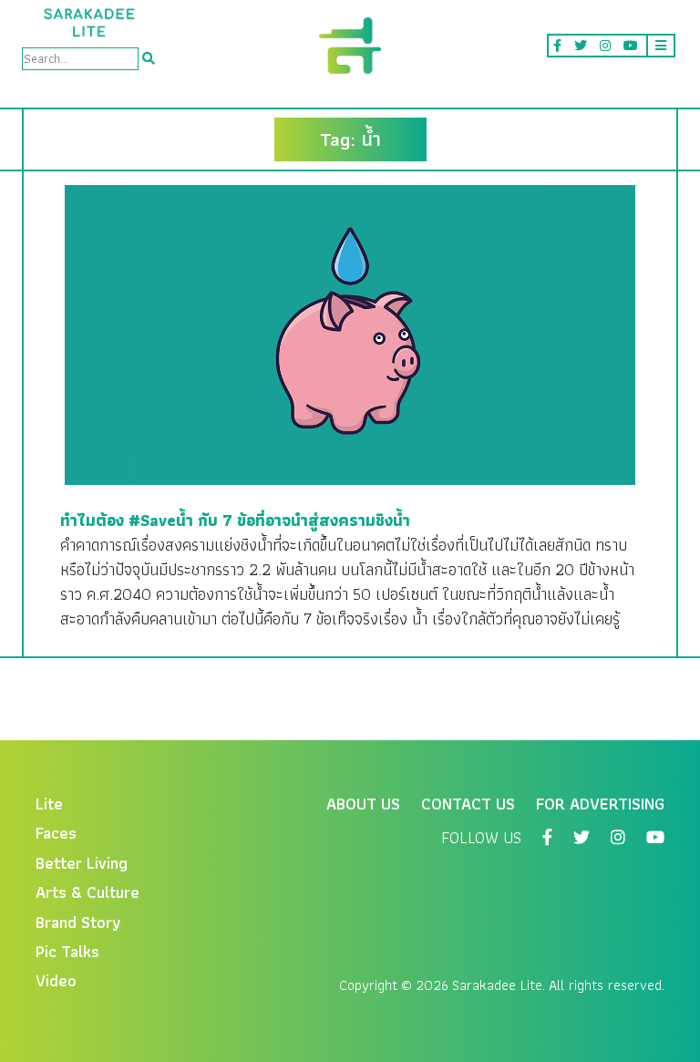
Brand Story (78, 922)
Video (56, 980)
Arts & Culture (87, 892)
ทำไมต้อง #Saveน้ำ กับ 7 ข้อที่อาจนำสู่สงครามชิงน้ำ (235, 520)
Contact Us (468, 803)
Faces (56, 833)
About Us (363, 803)
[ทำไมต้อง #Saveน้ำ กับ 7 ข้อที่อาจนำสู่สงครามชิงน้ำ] (350, 333)
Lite (49, 803)
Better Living (82, 863)
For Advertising (600, 803)
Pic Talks (67, 951)
